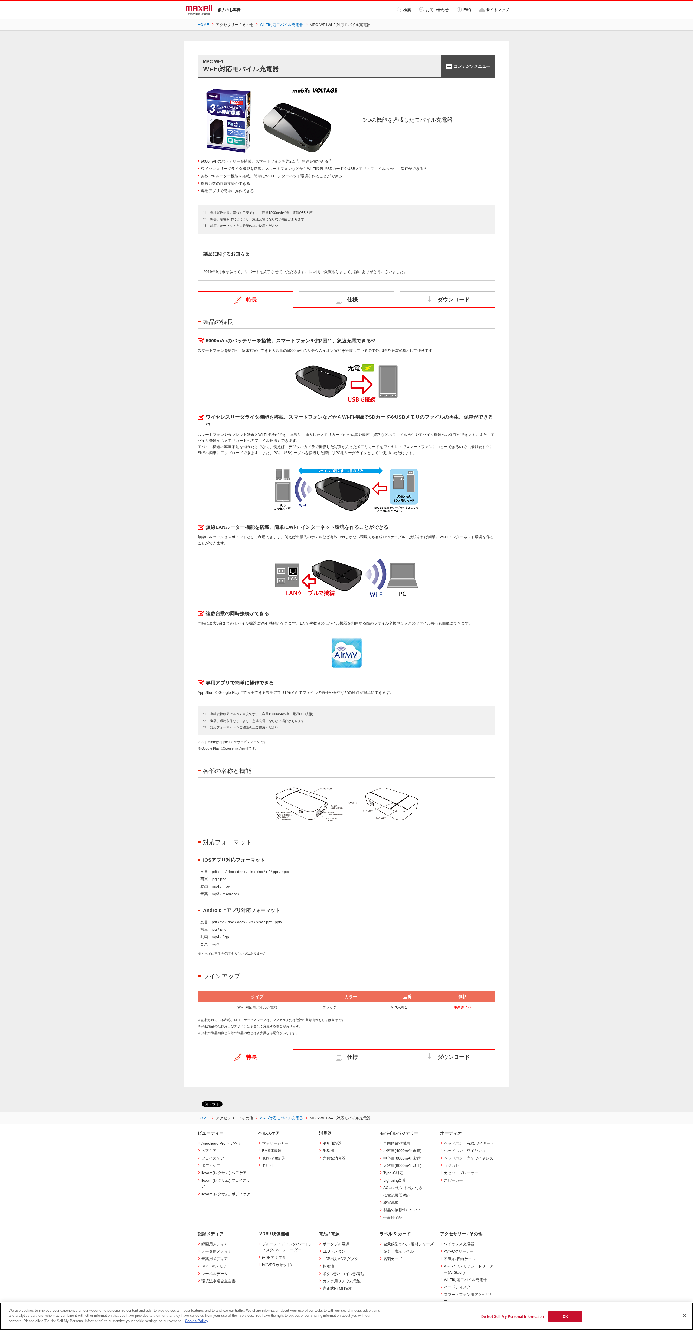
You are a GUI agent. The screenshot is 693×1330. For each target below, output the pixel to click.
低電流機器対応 (396, 1195)
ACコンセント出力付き (403, 1187)
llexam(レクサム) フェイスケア (225, 1183)
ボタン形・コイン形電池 (343, 1274)
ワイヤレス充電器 (459, 1244)
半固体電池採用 (396, 1143)
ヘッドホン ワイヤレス (465, 1150)
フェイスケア (212, 1158)
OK (565, 1317)
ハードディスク (457, 1287)
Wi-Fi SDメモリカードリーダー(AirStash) (468, 1269)
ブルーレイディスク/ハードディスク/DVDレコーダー (287, 1247)
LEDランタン (334, 1251)
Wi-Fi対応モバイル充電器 (465, 1280)
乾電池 (328, 1266)
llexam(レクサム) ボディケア (225, 1194)
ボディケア (210, 1165)
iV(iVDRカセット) (277, 1265)
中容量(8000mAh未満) (402, 1158)
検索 (407, 10)
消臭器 (328, 1150)
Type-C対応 (393, 1173)
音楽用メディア (214, 1259)
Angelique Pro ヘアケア (221, 1143)
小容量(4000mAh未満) (402, 1150)
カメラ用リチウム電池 (342, 1281)
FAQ (467, 10)
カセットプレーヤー (461, 1173)
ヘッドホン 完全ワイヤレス (468, 1158)
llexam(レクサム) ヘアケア (224, 1173)
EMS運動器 (272, 1150)
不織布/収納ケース (459, 1259)
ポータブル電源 (336, 1244)
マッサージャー (275, 1143)
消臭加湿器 (332, 1143)
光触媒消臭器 (334, 1158)
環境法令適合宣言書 (218, 1281)
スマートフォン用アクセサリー (468, 1297)
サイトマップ (497, 10)
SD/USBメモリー (215, 1266)
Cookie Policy (196, 1321)
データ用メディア (216, 1251)
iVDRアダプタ (274, 1257)
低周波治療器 (273, 1158)
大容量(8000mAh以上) (402, 1165)
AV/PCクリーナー (459, 1251)
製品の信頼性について (402, 1210)
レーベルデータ (214, 1274)
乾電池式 (390, 1202)
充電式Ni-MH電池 (337, 1288)
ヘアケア (209, 1150)
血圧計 (267, 1165)
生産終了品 (392, 1217)
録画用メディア (214, 1244)
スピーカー (453, 1180)
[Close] (684, 1316)
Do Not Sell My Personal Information (512, 1317)
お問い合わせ (437, 10)
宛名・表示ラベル (398, 1251)
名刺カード (392, 1259)
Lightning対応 (395, 1180)
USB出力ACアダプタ (340, 1259)
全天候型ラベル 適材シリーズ (408, 1244)
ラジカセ (451, 1165)
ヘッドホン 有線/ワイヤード (469, 1143)
